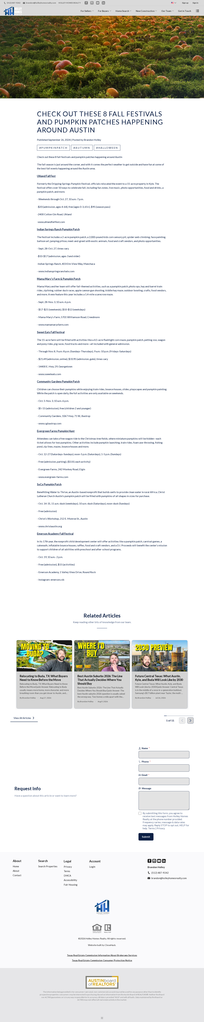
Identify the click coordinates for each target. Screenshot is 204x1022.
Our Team (166, 11)
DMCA (67, 875)
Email (145, 775)
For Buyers (103, 11)
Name (146, 748)
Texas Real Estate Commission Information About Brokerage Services (102, 955)
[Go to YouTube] (98, 3)
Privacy (161, 828)
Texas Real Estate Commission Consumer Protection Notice (102, 960)
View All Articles (22, 718)
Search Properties (47, 866)
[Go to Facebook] (86, 3)
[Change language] (174, 3)
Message (146, 788)
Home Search (122, 11)
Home (16, 866)
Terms (151, 828)
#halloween (107, 147)
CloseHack (110, 945)
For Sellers (86, 11)
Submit (146, 836)
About (17, 861)
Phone (146, 761)
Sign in (195, 3)
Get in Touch (184, 11)
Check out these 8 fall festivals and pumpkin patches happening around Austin (79, 156)
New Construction (145, 11)
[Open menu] (197, 11)
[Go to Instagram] (92, 3)
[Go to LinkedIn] (103, 3)
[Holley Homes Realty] (102, 907)
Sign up (185, 3)
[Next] (190, 720)
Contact (17, 875)
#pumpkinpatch (53, 147)
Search (43, 861)
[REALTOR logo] (107, 928)
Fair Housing (70, 884)
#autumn (81, 147)
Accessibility (70, 880)
